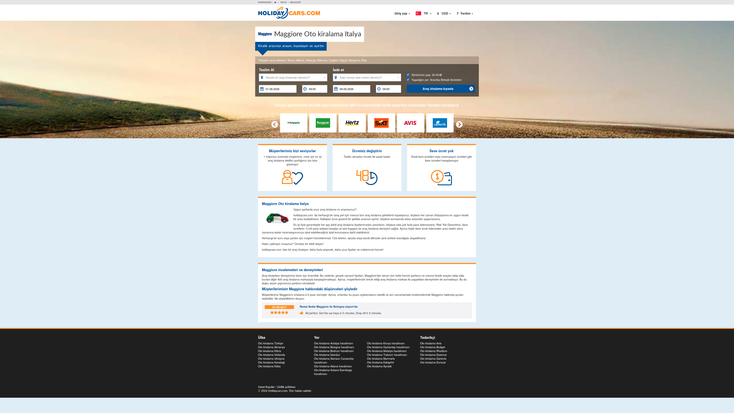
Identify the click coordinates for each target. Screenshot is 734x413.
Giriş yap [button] (401, 13)
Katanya (311, 60)
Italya (283, 2)
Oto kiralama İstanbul (327, 355)
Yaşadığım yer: (435, 80)
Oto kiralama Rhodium (433, 351)
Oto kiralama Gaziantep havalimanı (388, 347)
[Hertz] (352, 122)
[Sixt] (381, 122)
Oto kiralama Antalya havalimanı (333, 343)
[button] (423, 13)
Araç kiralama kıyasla (448, 88)
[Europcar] (323, 122)
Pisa (364, 60)
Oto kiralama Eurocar (433, 362)
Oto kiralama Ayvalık (379, 366)
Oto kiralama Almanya (271, 347)
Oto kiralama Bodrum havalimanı (334, 351)
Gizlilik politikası (286, 387)
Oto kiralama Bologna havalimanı (334, 347)
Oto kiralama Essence (433, 355)
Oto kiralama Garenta (433, 358)
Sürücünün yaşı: (424, 75)
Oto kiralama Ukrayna (271, 358)
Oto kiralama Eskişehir (380, 362)
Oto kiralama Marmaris (381, 358)
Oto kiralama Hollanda (271, 355)
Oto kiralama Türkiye (270, 343)
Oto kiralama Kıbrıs (269, 351)
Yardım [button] (465, 13)
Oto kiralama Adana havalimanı (333, 366)
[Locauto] (440, 122)
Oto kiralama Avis (430, 343)
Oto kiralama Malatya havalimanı (387, 351)
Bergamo (354, 60)
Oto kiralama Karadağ (271, 362)
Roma (291, 60)
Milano (300, 60)
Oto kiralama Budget (432, 347)
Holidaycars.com (277, 391)
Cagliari (333, 60)
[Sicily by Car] (294, 122)
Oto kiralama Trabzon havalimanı (387, 355)
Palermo (322, 60)
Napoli (343, 60)
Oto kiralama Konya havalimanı (386, 343)
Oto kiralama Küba (269, 366)
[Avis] (411, 122)
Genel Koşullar (266, 387)
